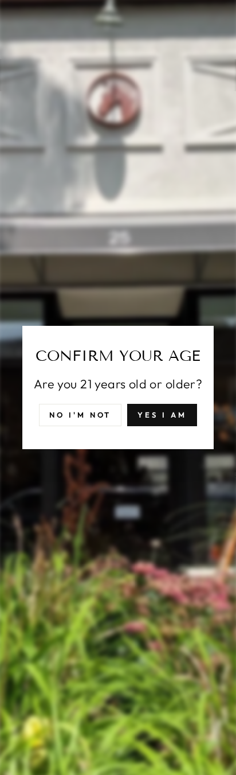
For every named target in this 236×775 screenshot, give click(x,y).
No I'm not (80, 414)
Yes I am (161, 414)
